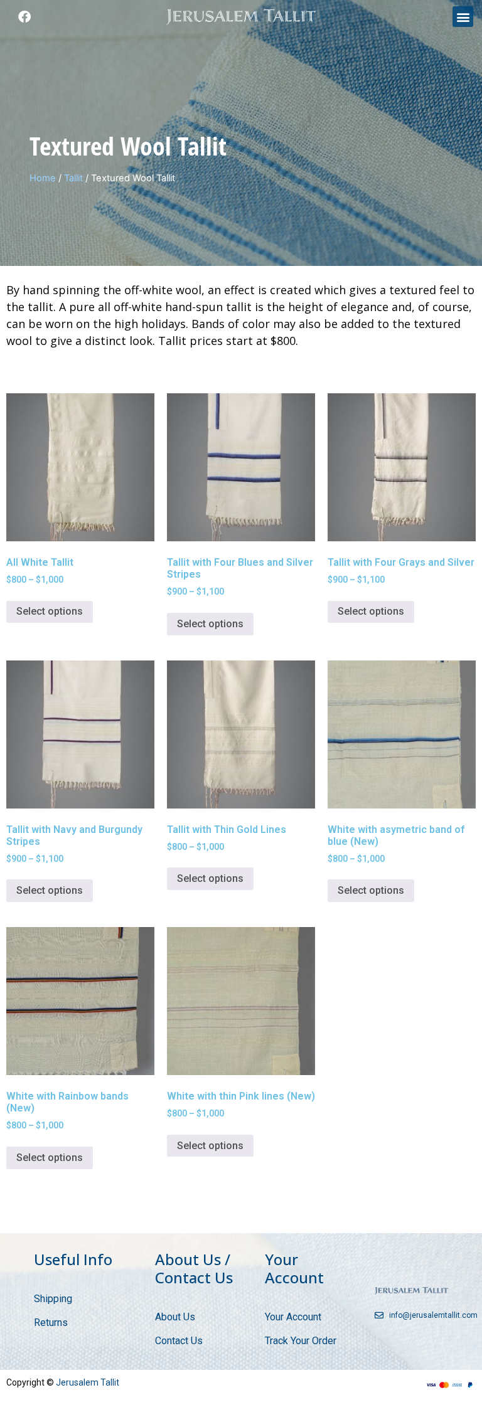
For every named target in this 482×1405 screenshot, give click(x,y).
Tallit (73, 178)
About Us (175, 1317)
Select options (49, 611)
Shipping (53, 1299)
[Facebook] (24, 16)
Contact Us (179, 1341)
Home (42, 178)
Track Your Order (300, 1341)
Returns (51, 1322)
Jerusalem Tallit (87, 1382)
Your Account (293, 1317)
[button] (463, 16)
